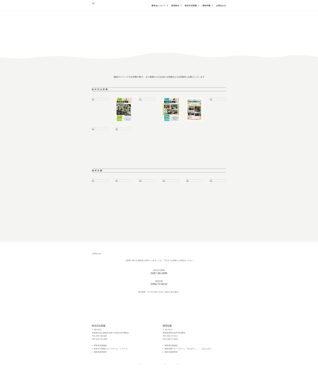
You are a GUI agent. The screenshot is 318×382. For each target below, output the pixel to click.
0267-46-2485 (159, 273)
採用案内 (175, 6)
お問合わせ (221, 6)
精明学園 (206, 6)
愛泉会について (158, 6)
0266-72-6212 (159, 284)
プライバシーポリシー (152, 364)
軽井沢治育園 (191, 6)
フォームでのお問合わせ (108, 302)
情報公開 (171, 364)
